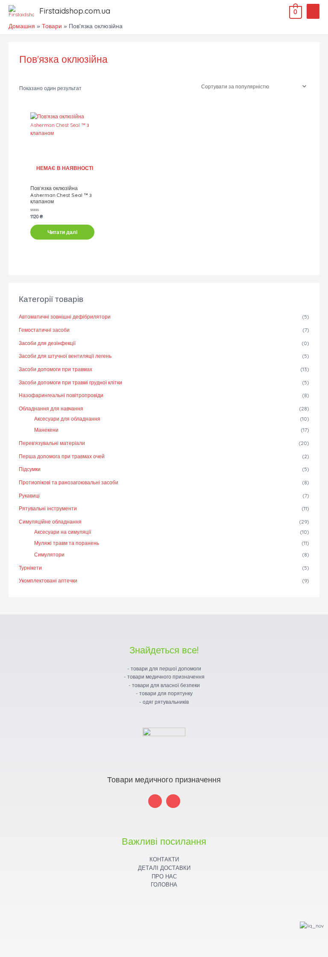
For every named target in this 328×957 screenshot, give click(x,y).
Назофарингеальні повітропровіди (61, 395)
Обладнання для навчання (51, 408)
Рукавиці (29, 495)
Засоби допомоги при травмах (55, 369)
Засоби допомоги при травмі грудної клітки (70, 382)
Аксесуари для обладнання (67, 419)
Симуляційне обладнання (50, 521)
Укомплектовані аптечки (48, 580)
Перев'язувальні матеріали (52, 443)
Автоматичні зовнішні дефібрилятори (65, 316)
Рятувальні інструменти (48, 508)
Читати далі (62, 232)
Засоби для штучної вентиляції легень (65, 356)
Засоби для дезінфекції (47, 343)
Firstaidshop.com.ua (74, 11)
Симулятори (49, 554)
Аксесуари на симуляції (62, 532)
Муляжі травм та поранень (66, 543)
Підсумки (30, 469)
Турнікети (30, 568)
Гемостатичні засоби (44, 330)
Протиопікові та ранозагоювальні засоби (68, 482)
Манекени (46, 430)
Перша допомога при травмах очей (62, 456)
